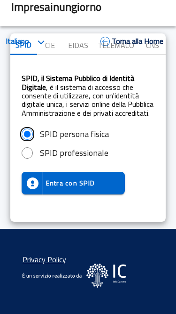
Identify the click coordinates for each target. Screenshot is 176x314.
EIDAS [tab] (78, 45)
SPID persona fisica (74, 134)
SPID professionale (74, 153)
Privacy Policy (44, 259)
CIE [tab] (50, 45)
